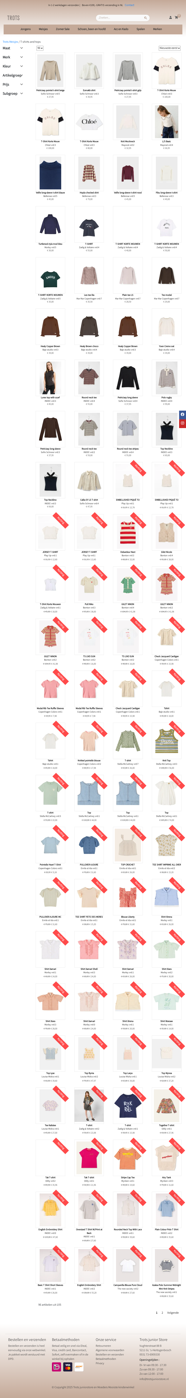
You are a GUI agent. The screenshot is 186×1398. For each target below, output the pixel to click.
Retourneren (103, 1346)
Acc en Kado (121, 29)
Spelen (141, 29)
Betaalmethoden (106, 1359)
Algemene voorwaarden (110, 1350)
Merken (157, 29)
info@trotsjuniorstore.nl (154, 1379)
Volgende (173, 1313)
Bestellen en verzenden (110, 1355)
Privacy (100, 1363)
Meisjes (43, 29)
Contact (129, 5)
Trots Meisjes (10, 42)
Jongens (25, 29)
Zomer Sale (63, 29)
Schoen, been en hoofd (92, 29)
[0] (176, 18)
